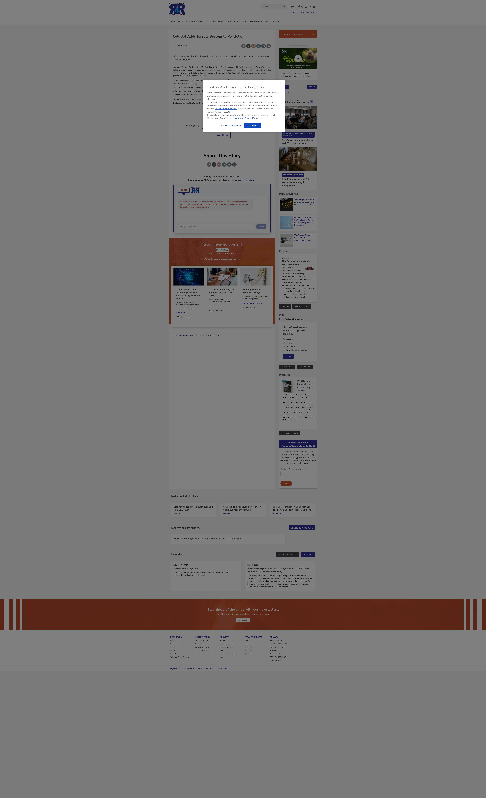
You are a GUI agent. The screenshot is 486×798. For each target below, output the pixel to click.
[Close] (281, 83)
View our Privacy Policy (246, 118)
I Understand (252, 125)
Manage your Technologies (231, 125)
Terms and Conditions (226, 108)
